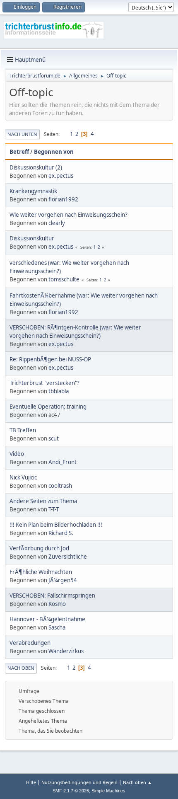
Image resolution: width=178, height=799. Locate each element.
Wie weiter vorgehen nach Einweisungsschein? (68, 214)
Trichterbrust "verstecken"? (44, 383)
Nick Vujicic (23, 477)
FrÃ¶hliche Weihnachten (41, 572)
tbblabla (58, 391)
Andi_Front (62, 462)
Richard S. (60, 533)
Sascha (56, 627)
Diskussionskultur (32, 238)
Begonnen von (54, 151)
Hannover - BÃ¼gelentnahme (47, 619)
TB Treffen (23, 430)
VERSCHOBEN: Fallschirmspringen (52, 595)
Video (17, 454)
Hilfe (31, 782)
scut (53, 438)
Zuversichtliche (67, 556)
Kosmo (57, 604)
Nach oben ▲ (137, 782)
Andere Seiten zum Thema (43, 501)
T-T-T (53, 509)
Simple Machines (108, 790)
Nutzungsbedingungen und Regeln (79, 782)
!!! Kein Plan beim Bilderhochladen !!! (56, 524)
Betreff (19, 151)
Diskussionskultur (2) (36, 167)
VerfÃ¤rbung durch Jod (39, 548)
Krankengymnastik (33, 191)
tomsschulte (63, 279)
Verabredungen (30, 642)
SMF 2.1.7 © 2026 (71, 790)
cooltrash (60, 485)
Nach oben (20, 668)
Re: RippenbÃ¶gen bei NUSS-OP (50, 359)
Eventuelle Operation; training (48, 406)
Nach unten (22, 134)
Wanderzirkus (66, 651)
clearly (56, 223)
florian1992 (63, 199)
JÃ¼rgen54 (62, 580)
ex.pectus (60, 175)
